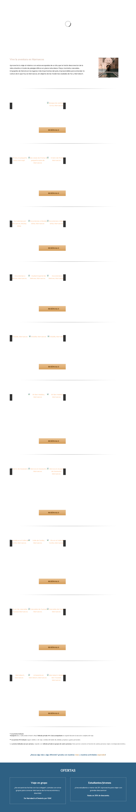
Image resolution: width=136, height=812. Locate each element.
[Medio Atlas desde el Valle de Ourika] (56, 540)
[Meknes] (37, 276)
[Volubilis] (56, 336)
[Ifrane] (19, 158)
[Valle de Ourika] (19, 540)
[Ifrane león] (37, 158)
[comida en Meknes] (56, 276)
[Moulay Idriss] (19, 221)
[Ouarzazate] (56, 394)
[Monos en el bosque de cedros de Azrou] (56, 103)
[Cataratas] (37, 609)
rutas (77, 755)
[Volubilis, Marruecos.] (19, 336)
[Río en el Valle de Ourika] (37, 540)
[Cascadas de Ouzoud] (19, 609)
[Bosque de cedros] (37, 103)
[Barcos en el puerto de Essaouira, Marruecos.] (37, 469)
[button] (115, 4)
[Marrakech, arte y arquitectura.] (56, 675)
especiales (101, 755)
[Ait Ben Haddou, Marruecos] (19, 394)
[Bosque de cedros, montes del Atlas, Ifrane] (56, 158)
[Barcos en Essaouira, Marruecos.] (19, 469)
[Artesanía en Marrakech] (19, 675)
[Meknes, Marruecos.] (19, 276)
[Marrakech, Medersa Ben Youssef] (37, 675)
